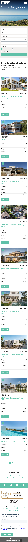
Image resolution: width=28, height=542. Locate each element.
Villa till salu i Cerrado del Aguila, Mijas (12, 226)
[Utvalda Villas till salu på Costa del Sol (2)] (15, 463)
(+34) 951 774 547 (8, 508)
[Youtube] (17, 485)
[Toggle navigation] (25, 2)
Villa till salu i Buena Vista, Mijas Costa (12, 182)
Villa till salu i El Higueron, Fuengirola (13, 441)
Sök (14, 54)
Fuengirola (7, 478)
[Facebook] (4, 485)
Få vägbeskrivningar (20, 507)
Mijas (22, 478)
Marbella (8, 476)
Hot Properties (7, 49)
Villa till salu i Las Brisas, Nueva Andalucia (11, 97)
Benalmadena (18, 476)
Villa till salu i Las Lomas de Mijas (12, 140)
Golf (4, 51)
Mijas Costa (15, 478)
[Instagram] (10, 485)
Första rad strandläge (19, 49)
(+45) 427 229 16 (20, 508)
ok (21, 540)
